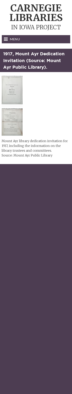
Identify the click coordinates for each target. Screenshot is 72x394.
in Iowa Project (36, 17)
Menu (15, 39)
